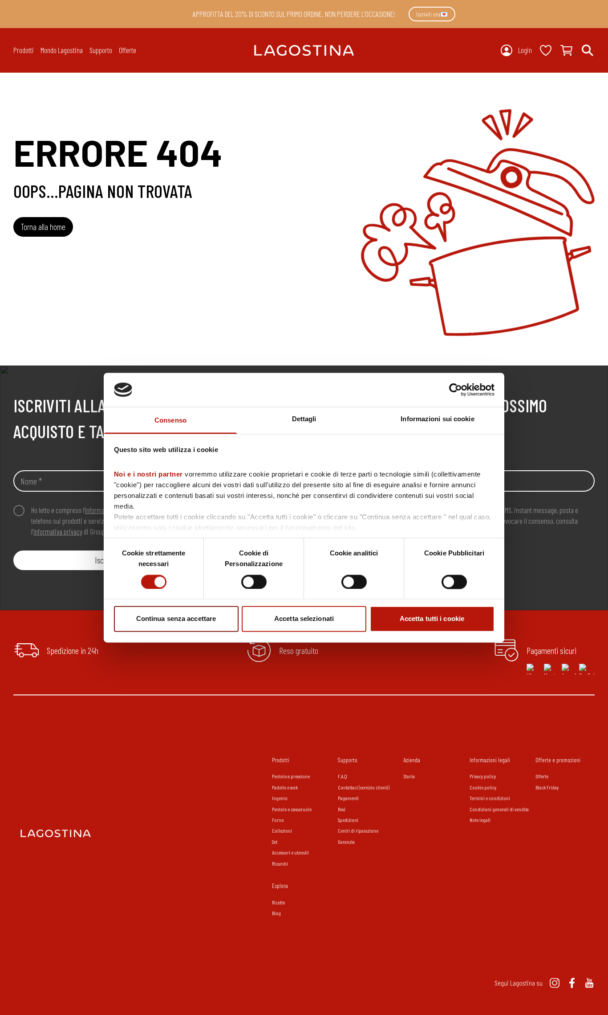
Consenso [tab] (170, 420)
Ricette (278, 902)
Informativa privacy (57, 531)
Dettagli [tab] (304, 419)
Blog (276, 913)
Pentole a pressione (291, 776)
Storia (409, 776)
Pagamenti (348, 798)
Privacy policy (483, 776)
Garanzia (346, 841)
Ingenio (280, 798)
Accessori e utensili (290, 852)
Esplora (280, 885)
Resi (341, 809)
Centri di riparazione (358, 830)
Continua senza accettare (176, 619)
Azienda (412, 760)
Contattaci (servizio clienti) (363, 787)
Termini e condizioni (490, 798)
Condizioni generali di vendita (499, 809)
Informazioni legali (490, 760)
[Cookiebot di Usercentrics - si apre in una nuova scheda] (456, 389)
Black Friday (547, 787)
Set (274, 841)
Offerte (127, 49)
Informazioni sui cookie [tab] (437, 419)
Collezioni (282, 830)
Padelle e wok (285, 787)
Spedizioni (348, 820)
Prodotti (280, 760)
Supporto (347, 760)
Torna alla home (43, 227)
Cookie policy (483, 787)
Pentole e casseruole (292, 809)
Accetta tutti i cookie (432, 619)
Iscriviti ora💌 (432, 14)
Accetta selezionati (304, 619)
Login (525, 49)
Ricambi (280, 863)
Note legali (480, 820)
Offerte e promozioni (557, 760)
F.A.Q (342, 776)
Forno (278, 820)
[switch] (254, 582)
